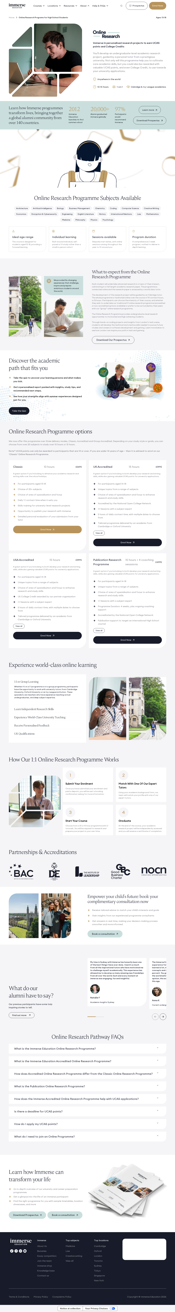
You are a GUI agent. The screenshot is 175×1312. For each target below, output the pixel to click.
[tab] (47, 690)
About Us (42, 1246)
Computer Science (130, 208)
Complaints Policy (61, 1296)
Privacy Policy (41, 1296)
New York (99, 1280)
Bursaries (41, 1251)
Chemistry (100, 208)
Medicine (66, 220)
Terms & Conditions (19, 1296)
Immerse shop (44, 1265)
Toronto (98, 1260)
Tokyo (97, 1270)
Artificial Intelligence (42, 208)
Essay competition (46, 1256)
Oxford (97, 1251)
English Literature (86, 214)
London (98, 1256)
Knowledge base (46, 1270)
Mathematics (152, 214)
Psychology (108, 220)
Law (139, 214)
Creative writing (74, 1256)
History (102, 214)
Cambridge (100, 1246)
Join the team (44, 1260)
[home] (17, 5)
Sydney (98, 1265)
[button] (39, 5)
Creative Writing (151, 208)
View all (69, 1260)
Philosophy (80, 220)
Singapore (99, 1275)
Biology (60, 208)
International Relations (121, 214)
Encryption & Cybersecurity (44, 214)
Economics (21, 214)
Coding (113, 208)
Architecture (22, 208)
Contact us (43, 1275)
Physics (94, 220)
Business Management (79, 208)
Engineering (67, 214)
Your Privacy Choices (96, 1308)
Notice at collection (70, 1308)
